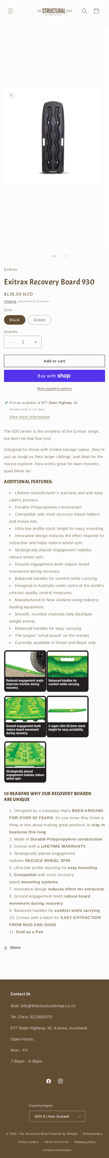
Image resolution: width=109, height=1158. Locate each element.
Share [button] (15, 947)
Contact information (57, 1150)
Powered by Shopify (63, 1133)
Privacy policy (28, 1141)
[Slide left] (43, 256)
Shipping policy (85, 1141)
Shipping (10, 301)
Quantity (11, 332)
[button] (10, 11)
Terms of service (56, 1141)
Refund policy (93, 1133)
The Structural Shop (33, 1133)
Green (40, 320)
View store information (29, 417)
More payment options (54, 388)
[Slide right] (66, 256)
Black (15, 320)
